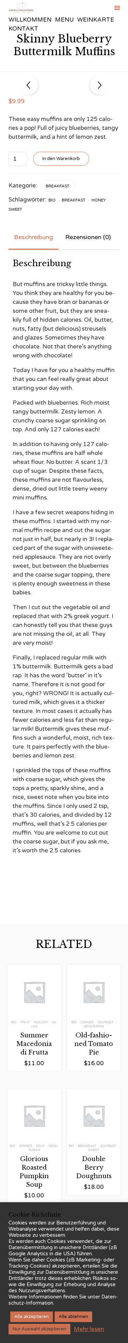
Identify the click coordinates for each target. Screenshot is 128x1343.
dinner (87, 1022)
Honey (98, 200)
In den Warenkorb (61, 158)
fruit (25, 1022)
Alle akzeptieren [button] (31, 1316)
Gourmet (105, 1022)
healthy (41, 1022)
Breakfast (57, 186)
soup (40, 1146)
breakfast (73, 200)
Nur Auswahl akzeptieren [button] (39, 1329)
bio (52, 200)
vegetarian (94, 1026)
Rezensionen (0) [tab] (88, 237)
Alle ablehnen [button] (73, 1316)
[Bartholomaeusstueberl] (21, 7)
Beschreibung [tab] (33, 237)
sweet (15, 209)
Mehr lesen (89, 1329)
